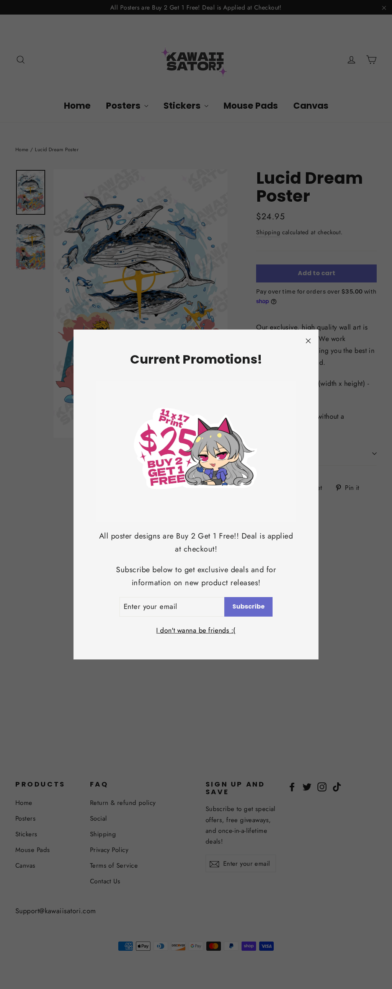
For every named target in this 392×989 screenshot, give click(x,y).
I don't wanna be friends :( (195, 630)
